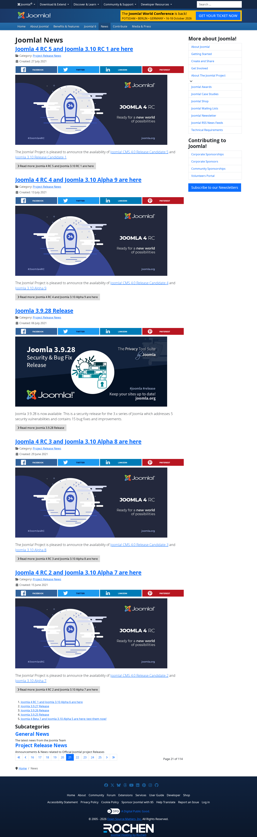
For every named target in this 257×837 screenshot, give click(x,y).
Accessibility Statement (62, 802)
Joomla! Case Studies (205, 94)
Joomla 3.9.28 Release (44, 310)
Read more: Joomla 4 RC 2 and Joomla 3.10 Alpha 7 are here (58, 689)
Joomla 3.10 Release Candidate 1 (40, 157)
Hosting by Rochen (128, 835)
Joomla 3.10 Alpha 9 (30, 288)
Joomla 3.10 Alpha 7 (30, 680)
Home (21, 26)
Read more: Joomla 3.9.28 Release (41, 428)
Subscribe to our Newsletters (214, 187)
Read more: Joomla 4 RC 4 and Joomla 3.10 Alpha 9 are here (58, 297)
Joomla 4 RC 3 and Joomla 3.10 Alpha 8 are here (78, 441)
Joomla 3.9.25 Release (35, 715)
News (104, 26)
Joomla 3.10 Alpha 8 (30, 550)
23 (85, 757)
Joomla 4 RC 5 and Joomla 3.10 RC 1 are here (74, 49)
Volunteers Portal (203, 176)
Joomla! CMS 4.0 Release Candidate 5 (139, 152)
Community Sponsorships (208, 169)
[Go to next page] (107, 757)
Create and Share (202, 61)
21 (70, 757)
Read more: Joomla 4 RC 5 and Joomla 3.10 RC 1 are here (56, 166)
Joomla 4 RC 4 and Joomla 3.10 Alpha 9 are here (78, 179)
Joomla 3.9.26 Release (35, 710)
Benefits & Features (66, 26)
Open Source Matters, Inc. (124, 819)
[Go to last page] (113, 757)
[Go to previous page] (25, 757)
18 (47, 757)
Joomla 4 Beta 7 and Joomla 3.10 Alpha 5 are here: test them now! (63, 719)
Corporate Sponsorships (207, 154)
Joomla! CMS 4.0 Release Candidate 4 (139, 283)
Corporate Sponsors (204, 161)
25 (100, 757)
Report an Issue (188, 802)
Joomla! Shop (200, 101)
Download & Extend (53, 4)
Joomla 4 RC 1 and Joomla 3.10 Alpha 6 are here (52, 702)
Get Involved (199, 68)
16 (32, 757)
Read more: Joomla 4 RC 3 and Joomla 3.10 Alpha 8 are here (58, 559)
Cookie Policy (110, 802)
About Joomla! (39, 26)
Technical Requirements (207, 130)
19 (54, 757)
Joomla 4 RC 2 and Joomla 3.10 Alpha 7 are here (78, 572)
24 (92, 757)
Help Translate (165, 802)
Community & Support (119, 4)
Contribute (120, 26)
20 (62, 757)
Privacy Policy (89, 802)
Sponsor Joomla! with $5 (138, 802)
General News (32, 734)
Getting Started (201, 54)
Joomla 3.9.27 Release (35, 706)
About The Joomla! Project (208, 75)
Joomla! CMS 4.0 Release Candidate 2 (139, 675)
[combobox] (219, 4)
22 (77, 757)
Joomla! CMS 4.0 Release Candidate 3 (139, 544)
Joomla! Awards (201, 87)
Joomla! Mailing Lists (204, 108)
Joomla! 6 (90, 26)
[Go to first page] (19, 757)
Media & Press (141, 26)
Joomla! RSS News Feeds (207, 123)
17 (39, 757)
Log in (206, 802)
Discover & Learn (85, 4)
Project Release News (47, 56)
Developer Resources (155, 4)
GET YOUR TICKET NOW (218, 15)
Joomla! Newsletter (203, 115)
